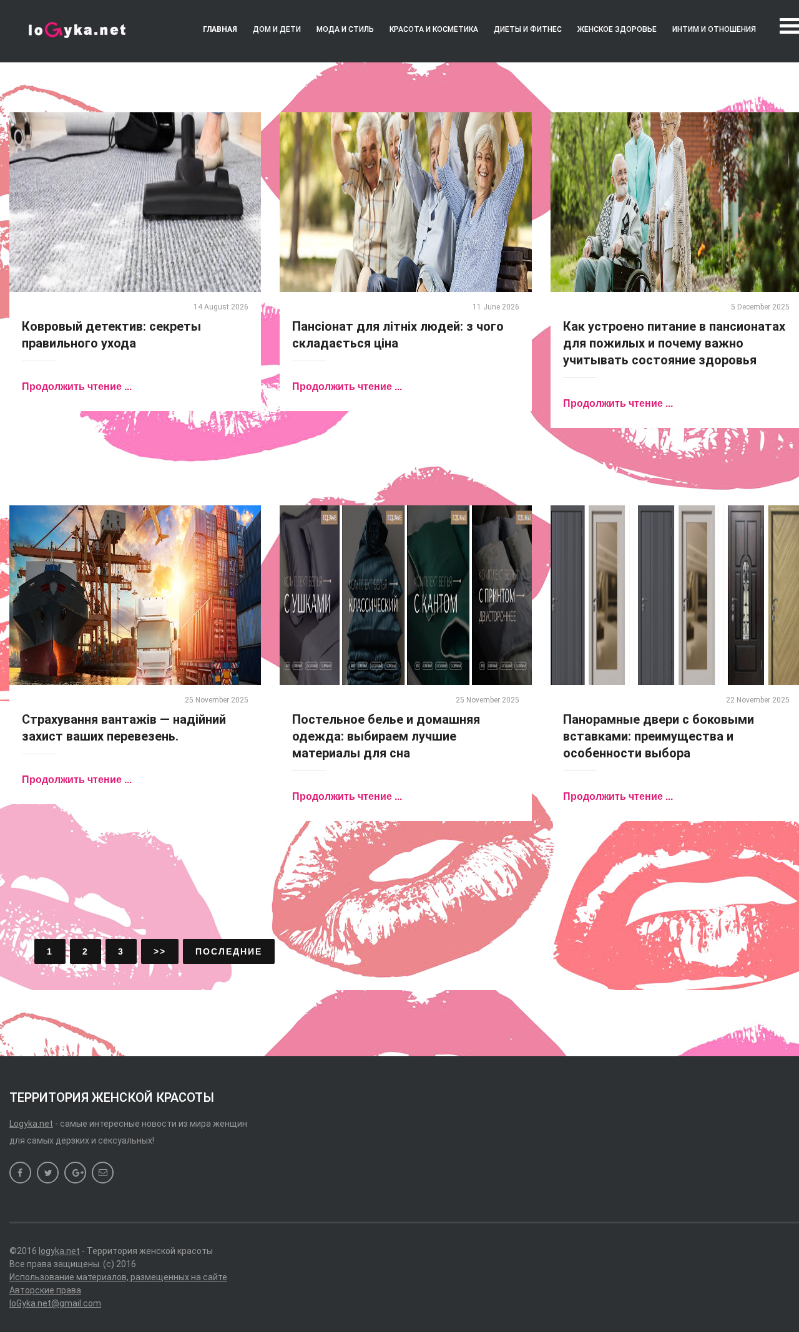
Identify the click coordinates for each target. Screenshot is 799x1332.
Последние (228, 951)
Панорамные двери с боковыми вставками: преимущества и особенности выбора (658, 736)
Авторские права (45, 1290)
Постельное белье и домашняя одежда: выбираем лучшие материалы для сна (386, 736)
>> (160, 951)
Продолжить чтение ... (77, 386)
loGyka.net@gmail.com (55, 1303)
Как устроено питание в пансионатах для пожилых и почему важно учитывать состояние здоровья (674, 343)
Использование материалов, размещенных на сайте (118, 1277)
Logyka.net (31, 1124)
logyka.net (59, 1251)
